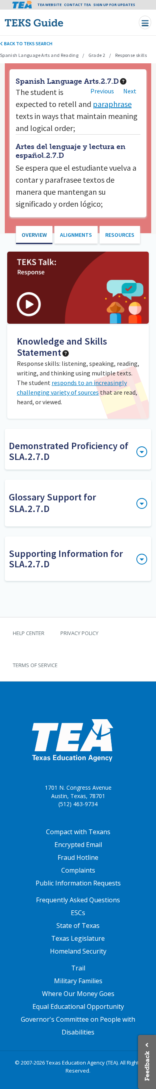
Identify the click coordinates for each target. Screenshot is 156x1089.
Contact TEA (77, 4)
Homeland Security (78, 951)
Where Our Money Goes (78, 993)
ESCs (78, 912)
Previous (102, 91)
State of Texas (78, 925)
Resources (119, 234)
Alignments (76, 234)
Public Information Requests (78, 883)
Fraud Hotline (78, 857)
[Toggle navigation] (145, 22)
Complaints (78, 870)
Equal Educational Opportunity (78, 1006)
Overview (34, 234)
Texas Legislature (78, 938)
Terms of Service (35, 665)
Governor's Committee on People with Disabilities (78, 1026)
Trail (78, 968)
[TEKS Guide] (51, 23)
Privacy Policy (79, 633)
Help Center (28, 633)
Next (129, 91)
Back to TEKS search (27, 43)
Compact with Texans (78, 831)
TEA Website (49, 4)
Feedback (147, 1066)
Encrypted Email (78, 844)
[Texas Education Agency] (72, 740)
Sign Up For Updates (114, 4)
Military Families (78, 980)
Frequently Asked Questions (78, 899)
